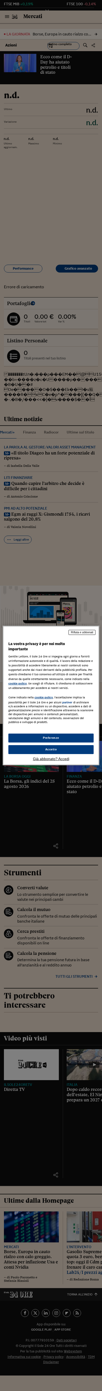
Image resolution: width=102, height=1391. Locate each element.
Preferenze (51, 737)
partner (67, 702)
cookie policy (17, 683)
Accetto (51, 749)
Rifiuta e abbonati (82, 632)
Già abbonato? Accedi (51, 759)
